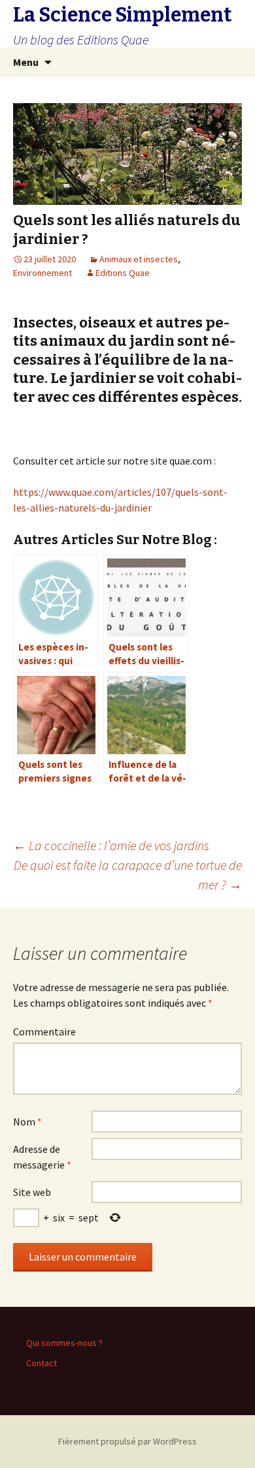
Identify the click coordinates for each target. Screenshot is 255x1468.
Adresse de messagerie (42, 1156)
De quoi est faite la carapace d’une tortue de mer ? (128, 875)
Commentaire (44, 1031)
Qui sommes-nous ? (64, 1343)
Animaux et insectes (138, 259)
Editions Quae (122, 273)
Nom (27, 1121)
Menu (26, 62)
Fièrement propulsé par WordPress (127, 1441)
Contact (41, 1363)
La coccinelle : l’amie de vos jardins (111, 845)
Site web (32, 1192)
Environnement (42, 273)
